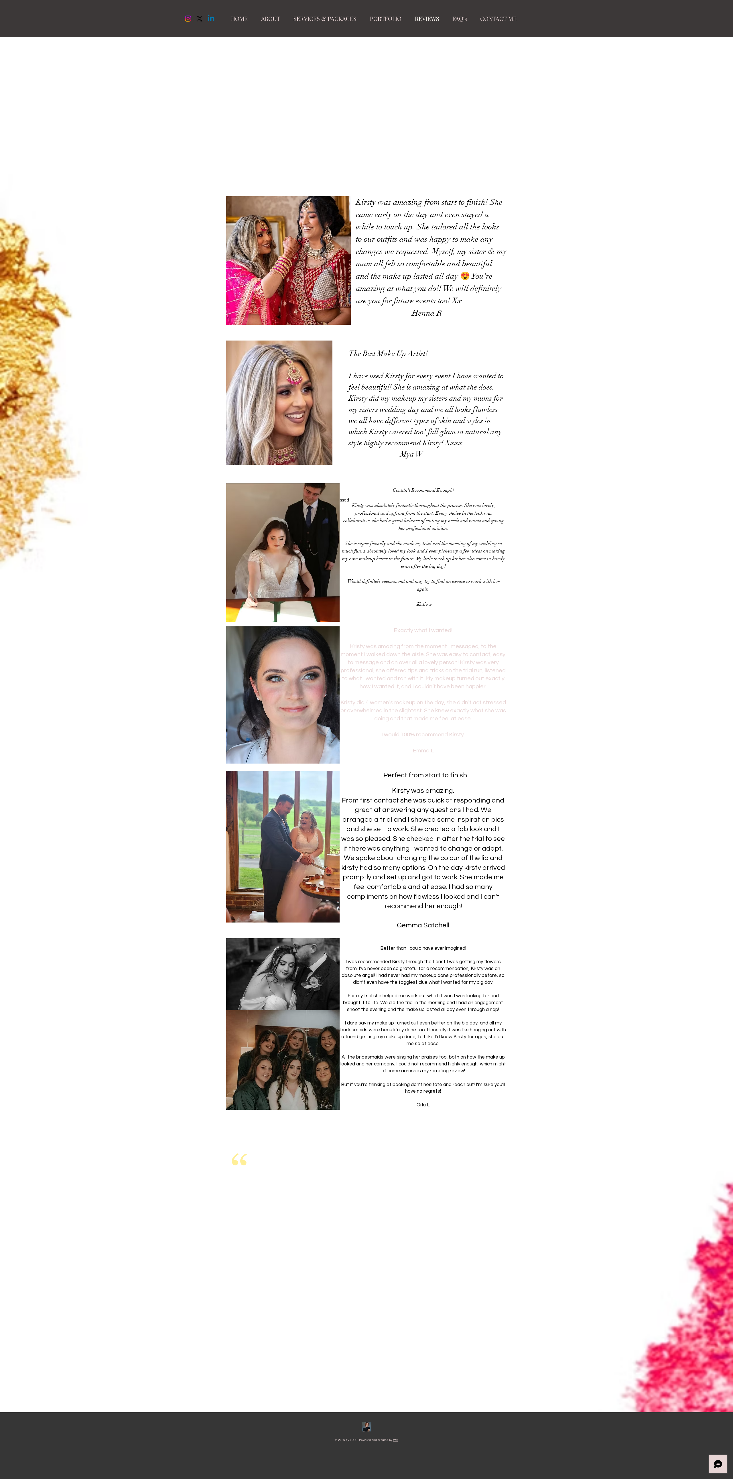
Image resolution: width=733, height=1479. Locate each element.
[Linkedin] (211, 19)
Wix (395, 1439)
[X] (200, 19)
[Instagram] (188, 19)
